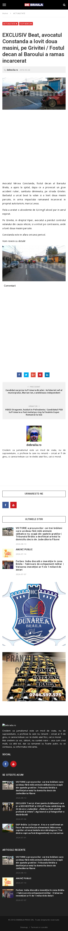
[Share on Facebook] (19, 374)
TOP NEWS (25, 23)
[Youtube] (13, 505)
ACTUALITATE (9, 23)
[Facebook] (5, 505)
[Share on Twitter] (26, 374)
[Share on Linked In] (47, 374)
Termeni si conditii (39, 927)
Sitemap (24, 927)
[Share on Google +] (33, 374)
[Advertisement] (34, 147)
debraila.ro (12, 70)
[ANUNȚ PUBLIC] (7, 553)
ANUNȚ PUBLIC (24, 549)
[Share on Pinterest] (40, 374)
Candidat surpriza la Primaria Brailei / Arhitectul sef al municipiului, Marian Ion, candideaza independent (34, 391)
